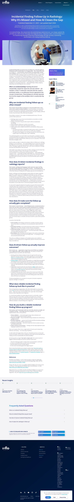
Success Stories (58, 2)
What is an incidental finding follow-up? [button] (18, 410)
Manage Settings (63, 497)
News (38, 10)
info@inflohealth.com (24, 496)
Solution (22, 449)
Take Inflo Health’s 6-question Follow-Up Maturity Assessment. (26, 349)
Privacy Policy (64, 494)
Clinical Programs (48, 2)
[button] (71, 2)
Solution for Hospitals (35, 352)
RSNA (34, 266)
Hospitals (23, 453)
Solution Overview (24, 451)
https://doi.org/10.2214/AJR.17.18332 (17, 362)
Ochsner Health (14, 260)
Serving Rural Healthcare (26, 457)
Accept (48, 497)
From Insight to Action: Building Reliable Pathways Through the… (60, 91)
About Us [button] (65, 2)
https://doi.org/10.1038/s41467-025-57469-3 (18, 367)
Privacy (32, 496)
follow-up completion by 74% (17, 257)
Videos (47, 10)
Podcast (42, 10)
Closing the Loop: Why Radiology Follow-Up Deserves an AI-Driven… (60, 106)
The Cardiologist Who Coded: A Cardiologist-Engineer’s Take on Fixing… (8, 392)
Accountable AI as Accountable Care (63, 391)
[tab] (33, 397)
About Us (41, 449)
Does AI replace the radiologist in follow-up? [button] (19, 421)
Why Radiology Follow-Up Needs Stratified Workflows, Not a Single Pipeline (37, 392)
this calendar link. (59, 74)
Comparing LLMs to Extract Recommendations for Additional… (60, 99)
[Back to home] (5, 2)
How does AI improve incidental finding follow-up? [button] (21, 418)
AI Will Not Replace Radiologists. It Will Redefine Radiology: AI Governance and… (51, 392)
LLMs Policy (37, 496)
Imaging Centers (24, 455)
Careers (40, 457)
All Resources (27, 10)
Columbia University (20, 269)
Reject (54, 497)
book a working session (14, 353)
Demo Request (42, 451)
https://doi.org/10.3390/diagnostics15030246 (29, 372)
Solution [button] (40, 2)
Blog (33, 10)
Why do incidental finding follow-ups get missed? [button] (20, 414)
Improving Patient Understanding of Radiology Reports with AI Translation (22, 392)
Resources (41, 455)
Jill (13, 290)
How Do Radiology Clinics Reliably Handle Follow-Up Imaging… (60, 84)
